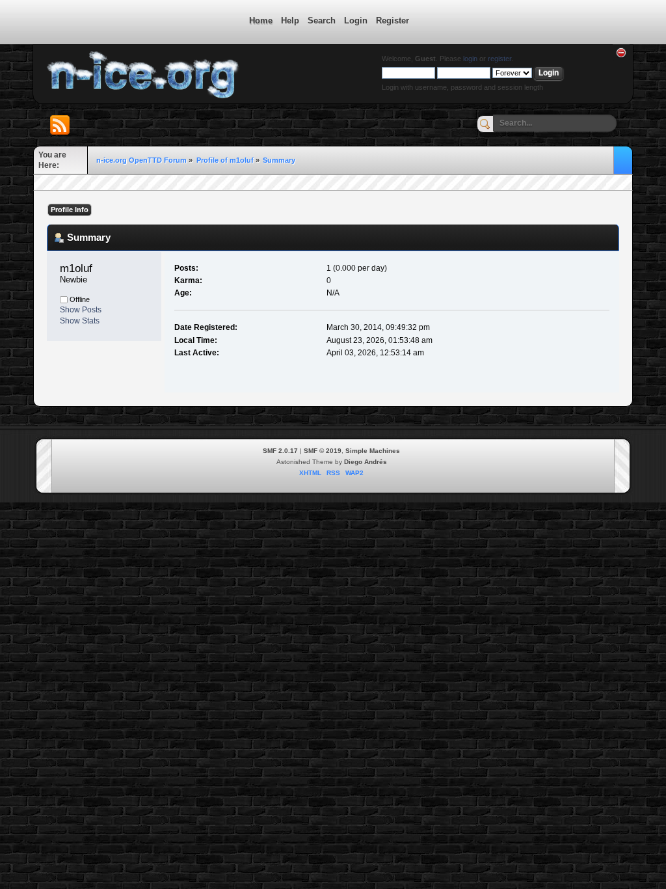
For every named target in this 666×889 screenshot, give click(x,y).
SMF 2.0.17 (280, 450)
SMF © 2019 (322, 450)
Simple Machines (372, 450)
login (470, 58)
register (499, 58)
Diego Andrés (365, 461)
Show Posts (80, 309)
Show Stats (80, 320)
